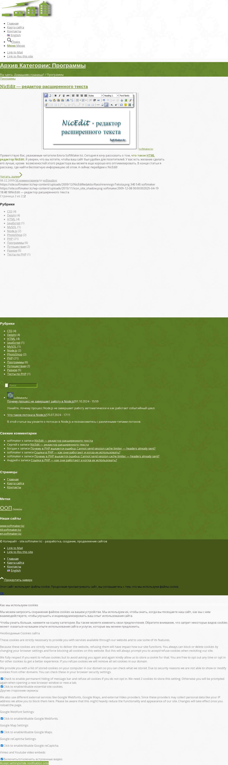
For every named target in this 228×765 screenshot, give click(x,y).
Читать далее (9, 177)
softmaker (50, 180)
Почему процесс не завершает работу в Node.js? (41, 401)
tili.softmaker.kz (10, 530)
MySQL (12, 227)
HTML (151, 155)
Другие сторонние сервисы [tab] (19, 690)
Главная (13, 479)
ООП (6, 507)
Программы (8, 78)
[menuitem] (117, 23)
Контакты (14, 487)
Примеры (17, 509)
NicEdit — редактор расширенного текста (44, 86)
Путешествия (16, 247)
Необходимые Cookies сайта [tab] (20, 633)
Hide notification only (34, 763)
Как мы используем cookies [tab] (19, 605)
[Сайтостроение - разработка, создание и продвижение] (26, 17)
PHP (10, 239)
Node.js (12, 231)
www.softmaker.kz (12, 526)
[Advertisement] (114, 289)
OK (2, 593)
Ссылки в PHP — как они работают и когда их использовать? (77, 452)
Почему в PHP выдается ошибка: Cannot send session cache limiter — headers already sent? (93, 448)
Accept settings (10, 763)
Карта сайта (15, 483)
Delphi (11, 215)
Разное (12, 251)
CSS (9, 211)
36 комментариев (26, 180)
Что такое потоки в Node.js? (27, 415)
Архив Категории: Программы (43, 65)
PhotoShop (14, 235)
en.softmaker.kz (10, 534)
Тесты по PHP (16, 254)
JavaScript (13, 223)
